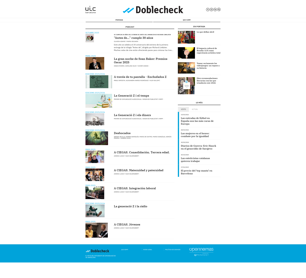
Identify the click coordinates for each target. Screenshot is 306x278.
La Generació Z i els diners (132, 115)
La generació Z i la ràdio (130, 206)
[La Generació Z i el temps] (98, 101)
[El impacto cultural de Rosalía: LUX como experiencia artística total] (186, 53)
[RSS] (215, 9)
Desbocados (122, 133)
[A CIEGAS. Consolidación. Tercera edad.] (94, 157)
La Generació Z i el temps (131, 95)
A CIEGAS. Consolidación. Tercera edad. (142, 152)
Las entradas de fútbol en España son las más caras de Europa (197, 120)
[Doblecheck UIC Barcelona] (90, 9)
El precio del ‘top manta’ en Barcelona (196, 172)
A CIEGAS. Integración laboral (135, 188)
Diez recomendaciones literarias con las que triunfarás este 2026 (207, 80)
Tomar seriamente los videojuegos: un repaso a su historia (208, 65)
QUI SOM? (187, 20)
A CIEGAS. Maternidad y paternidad (138, 170)
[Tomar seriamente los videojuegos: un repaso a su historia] (186, 68)
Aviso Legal (147, 249)
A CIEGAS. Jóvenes (127, 224)
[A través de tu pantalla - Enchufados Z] (98, 81)
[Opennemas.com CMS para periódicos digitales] (201, 252)
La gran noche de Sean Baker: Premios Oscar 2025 (140, 60)
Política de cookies (172, 249)
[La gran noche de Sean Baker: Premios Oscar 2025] (94, 63)
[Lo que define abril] (186, 37)
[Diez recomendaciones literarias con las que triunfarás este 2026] (186, 85)
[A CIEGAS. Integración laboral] (94, 193)
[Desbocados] (96, 138)
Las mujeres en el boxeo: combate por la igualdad (195, 135)
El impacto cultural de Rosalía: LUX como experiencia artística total (208, 50)
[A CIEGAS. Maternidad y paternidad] (94, 174)
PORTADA (119, 20)
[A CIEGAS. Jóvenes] (96, 230)
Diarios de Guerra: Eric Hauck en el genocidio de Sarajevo (198, 147)
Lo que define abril (205, 32)
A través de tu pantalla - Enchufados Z (140, 77)
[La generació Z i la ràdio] (95, 211)
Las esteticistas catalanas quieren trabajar (195, 160)
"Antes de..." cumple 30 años (133, 38)
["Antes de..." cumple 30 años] (89, 38)
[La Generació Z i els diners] (94, 119)
